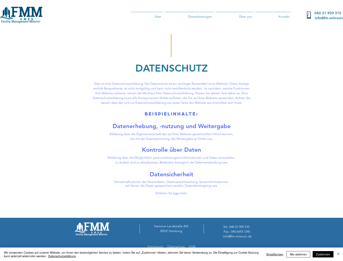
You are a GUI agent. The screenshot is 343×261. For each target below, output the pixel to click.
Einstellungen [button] (274, 254)
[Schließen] (338, 254)
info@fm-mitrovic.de (237, 236)
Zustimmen (323, 254)
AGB (192, 246)
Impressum (155, 246)
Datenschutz (176, 246)
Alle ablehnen (298, 254)
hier (176, 193)
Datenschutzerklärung (62, 256)
